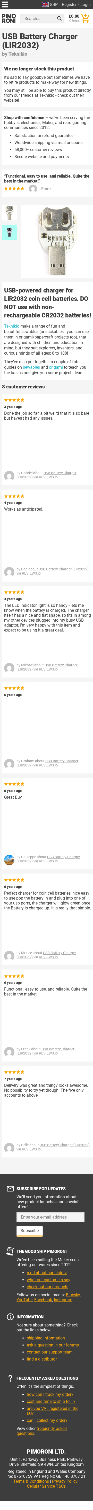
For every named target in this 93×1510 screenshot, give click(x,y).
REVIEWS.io (48, 477)
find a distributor (42, 1359)
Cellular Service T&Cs (46, 1486)
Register (69, 4)
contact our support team (50, 1352)
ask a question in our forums (53, 1345)
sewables (31, 367)
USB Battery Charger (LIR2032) (64, 569)
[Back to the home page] (9, 18)
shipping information (46, 1338)
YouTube (24, 1299)
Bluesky (73, 1294)
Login (85, 4)
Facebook (43, 1299)
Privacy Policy (65, 1481)
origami (56, 367)
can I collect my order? (47, 1420)
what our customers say (48, 1279)
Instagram (63, 1299)
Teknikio (18, 54)
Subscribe (30, 1230)
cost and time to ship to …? (51, 1401)
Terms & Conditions (31, 1481)
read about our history (47, 1272)
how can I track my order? (50, 1394)
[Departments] (5, 4)
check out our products (47, 1286)
